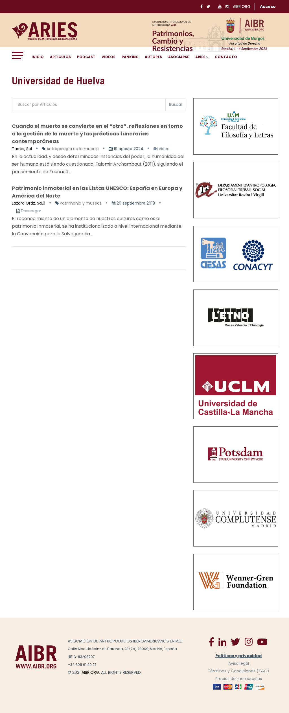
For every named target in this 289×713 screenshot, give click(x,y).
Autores (153, 56)
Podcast (86, 56)
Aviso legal (238, 663)
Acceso (268, 6)
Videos (108, 56)
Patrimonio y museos (81, 203)
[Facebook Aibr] (211, 641)
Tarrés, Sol (22, 149)
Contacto (226, 56)
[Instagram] (248, 641)
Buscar (175, 104)
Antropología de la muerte (73, 149)
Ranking (130, 56)
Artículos (60, 56)
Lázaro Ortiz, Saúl (28, 203)
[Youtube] (262, 641)
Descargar (31, 211)
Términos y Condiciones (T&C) (238, 671)
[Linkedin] (222, 641)
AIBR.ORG (241, 6)
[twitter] (235, 641)
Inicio (38, 56)
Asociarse (178, 56)
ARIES (200, 56)
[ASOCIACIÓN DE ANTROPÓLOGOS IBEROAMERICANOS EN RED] (36, 656)
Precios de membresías (238, 678)
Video (163, 149)
